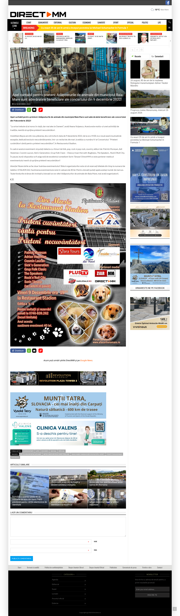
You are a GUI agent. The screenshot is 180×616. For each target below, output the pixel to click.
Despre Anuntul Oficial (96, 567)
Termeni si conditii (33, 567)
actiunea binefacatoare (30, 454)
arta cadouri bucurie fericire (56, 454)
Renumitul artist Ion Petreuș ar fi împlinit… (158, 38)
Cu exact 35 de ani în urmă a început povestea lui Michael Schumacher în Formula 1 (147, 140)
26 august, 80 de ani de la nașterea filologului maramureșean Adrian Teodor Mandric (149, 83)
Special (62, 451)
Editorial (55, 584)
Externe (55, 603)
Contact (159, 567)
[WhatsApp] (29, 110)
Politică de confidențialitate (54, 567)
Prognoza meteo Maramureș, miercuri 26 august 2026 (64, 38)
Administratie (126, 34)
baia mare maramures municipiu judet (88, 454)
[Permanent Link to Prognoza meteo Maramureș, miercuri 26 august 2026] (49, 38)
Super (54, 589)
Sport (90, 34)
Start (19, 567)
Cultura (29, 34)
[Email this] (34, 110)
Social (53, 451)
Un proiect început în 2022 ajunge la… (127, 37)
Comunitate (156, 34)
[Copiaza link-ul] (40, 110)
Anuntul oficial (58, 598)
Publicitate (113, 567)
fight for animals (114, 454)
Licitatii (55, 594)
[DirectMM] (38, 14)
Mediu (59, 34)
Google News (86, 360)
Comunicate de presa (130, 567)
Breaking (28, 27)
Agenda (55, 579)
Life (37, 451)
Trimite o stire (147, 567)
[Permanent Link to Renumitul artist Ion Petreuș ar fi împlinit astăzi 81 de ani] (143, 38)
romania (15, 457)
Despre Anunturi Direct (76, 567)
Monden (44, 451)
